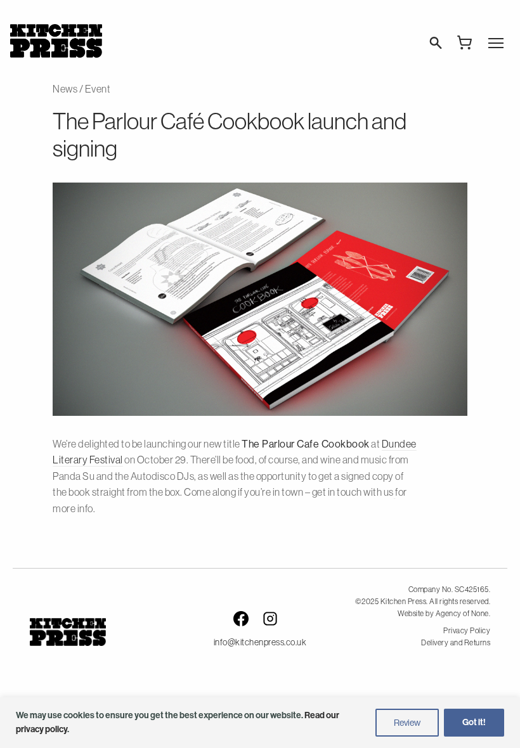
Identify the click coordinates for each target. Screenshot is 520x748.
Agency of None (462, 613)
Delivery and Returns (455, 642)
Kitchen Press (56, 41)
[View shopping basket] (465, 42)
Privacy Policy (466, 630)
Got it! (474, 722)
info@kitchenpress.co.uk (260, 642)
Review (407, 723)
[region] (260, 722)
